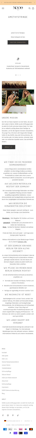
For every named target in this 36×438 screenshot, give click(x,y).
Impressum (5, 387)
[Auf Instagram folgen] (8, 415)
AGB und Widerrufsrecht (9, 377)
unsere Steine (6, 365)
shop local (5, 381)
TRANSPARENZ (6, 368)
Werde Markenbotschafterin (10, 362)
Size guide (5, 355)
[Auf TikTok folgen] (18, 415)
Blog (3, 393)
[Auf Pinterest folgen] (13, 415)
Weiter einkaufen (18, 42)
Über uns (4, 359)
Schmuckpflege (6, 371)
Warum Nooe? (6, 374)
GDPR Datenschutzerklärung (10, 390)
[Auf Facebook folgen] (3, 415)
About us (8, 147)
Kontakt (4, 352)
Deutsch (27, 421)
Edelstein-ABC (22, 241)
